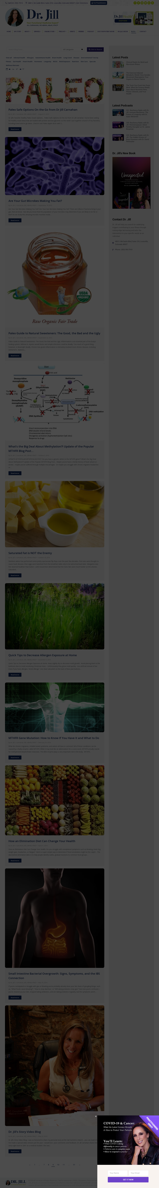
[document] (79, 594)
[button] (96, 1116)
